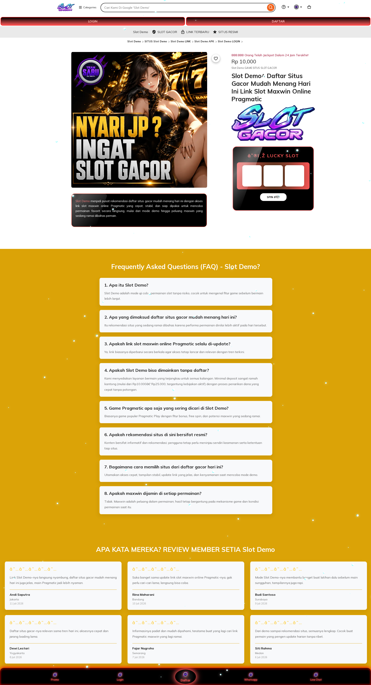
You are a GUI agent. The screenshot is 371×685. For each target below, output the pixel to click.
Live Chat (316, 679)
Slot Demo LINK (181, 41)
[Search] (271, 7)
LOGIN (92, 21)
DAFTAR (278, 21)
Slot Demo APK (204, 41)
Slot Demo (134, 41)
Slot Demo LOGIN (229, 41)
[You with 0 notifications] (298, 7)
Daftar (185, 680)
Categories (89, 7)
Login (120, 679)
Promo (55, 679)
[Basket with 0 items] (309, 7)
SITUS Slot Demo (156, 41)
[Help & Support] (285, 7)
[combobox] (183, 7)
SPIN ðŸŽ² (273, 197)
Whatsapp (250, 679)
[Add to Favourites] (216, 58)
